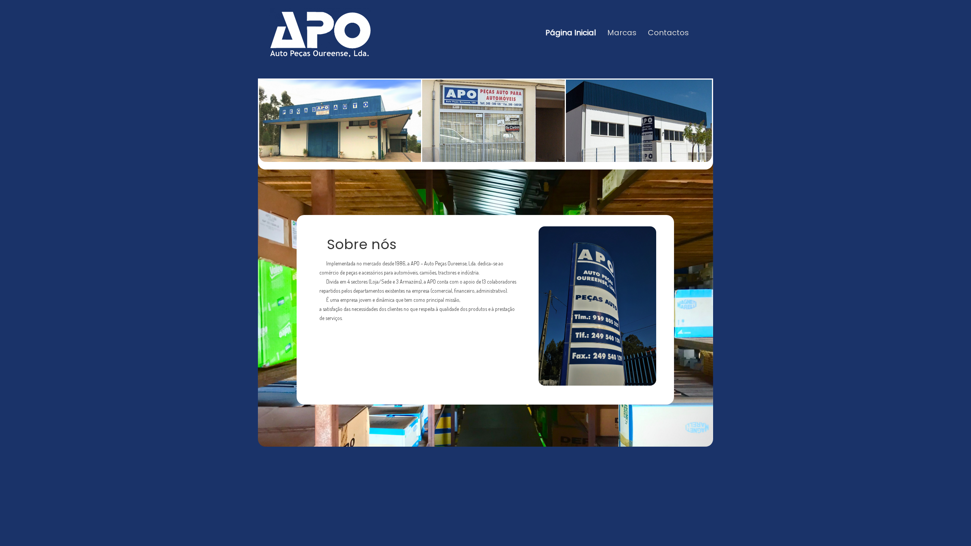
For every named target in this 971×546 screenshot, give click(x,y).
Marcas (621, 32)
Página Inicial (570, 32)
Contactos (668, 32)
